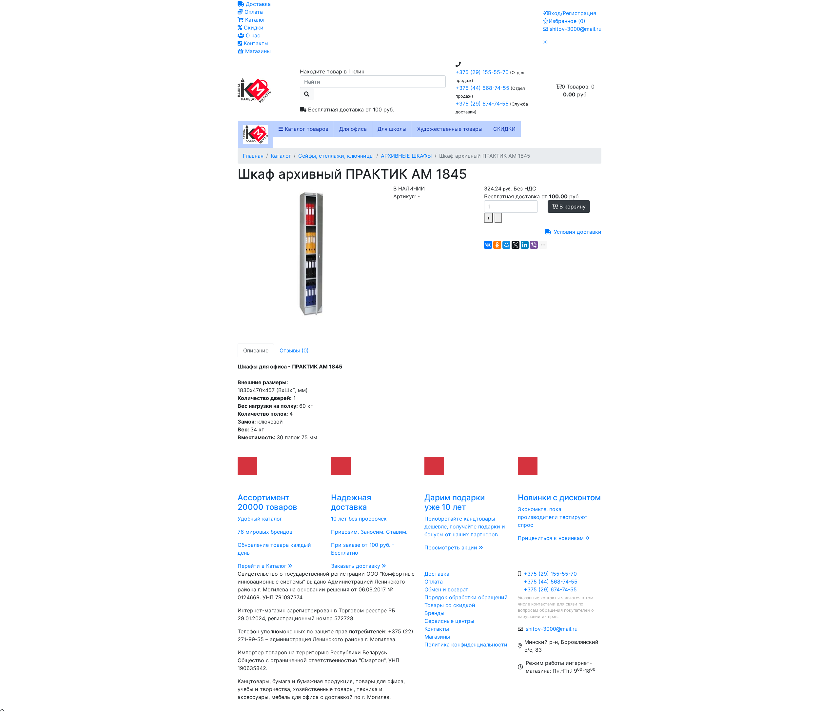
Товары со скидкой (449, 605)
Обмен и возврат (446, 589)
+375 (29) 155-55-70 (482, 72)
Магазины (257, 51)
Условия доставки (577, 231)
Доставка (257, 4)
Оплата (253, 12)
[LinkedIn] (525, 245)
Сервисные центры (449, 621)
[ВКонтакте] (488, 245)
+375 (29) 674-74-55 (482, 103)
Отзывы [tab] (294, 350)
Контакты (255, 43)
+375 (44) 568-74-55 (482, 88)
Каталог (254, 19)
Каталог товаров (305, 129)
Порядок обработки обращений (466, 597)
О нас (252, 35)
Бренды (434, 613)
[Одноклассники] (497, 245)
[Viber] (534, 245)
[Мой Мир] (506, 245)
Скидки (252, 27)
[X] (515, 245)
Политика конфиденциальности (465, 644)
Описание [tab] (255, 350)
